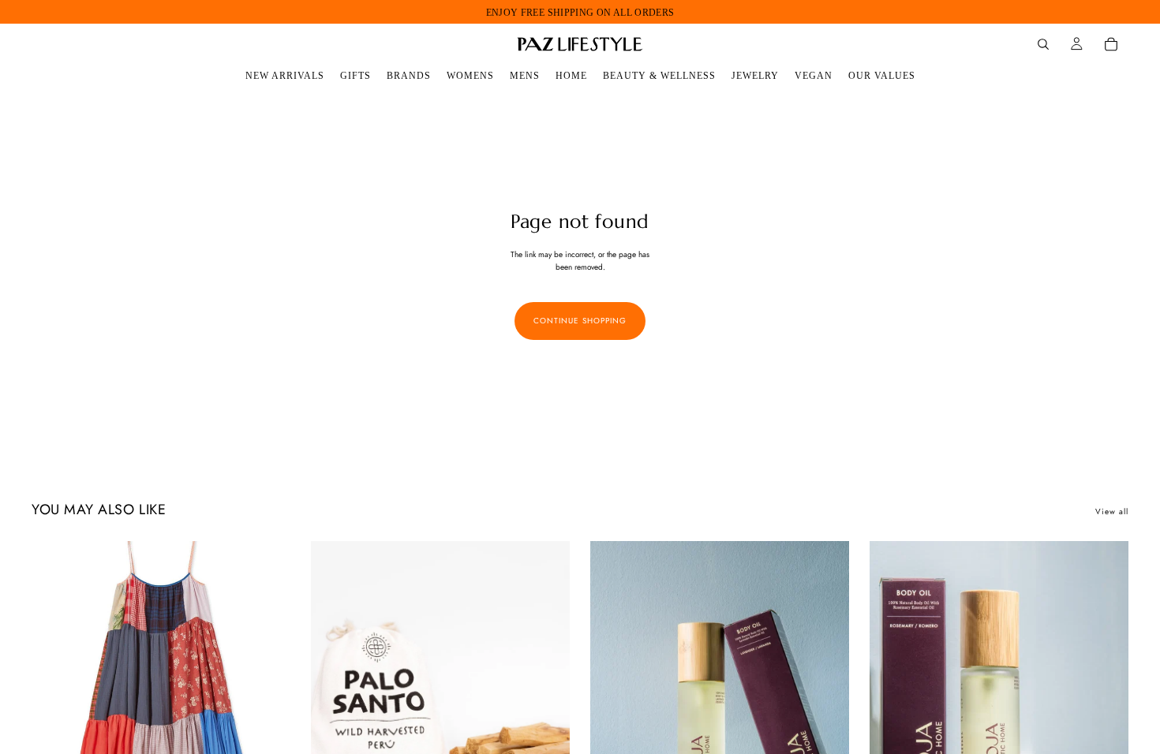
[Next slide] (266, 702)
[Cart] (1111, 44)
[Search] (1043, 44)
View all (1111, 511)
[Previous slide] (55, 702)
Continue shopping (580, 321)
